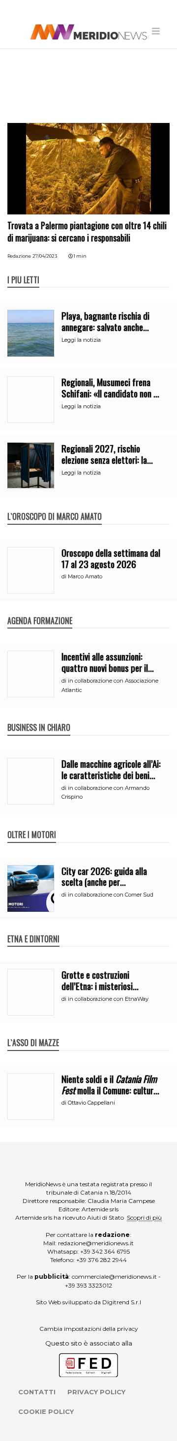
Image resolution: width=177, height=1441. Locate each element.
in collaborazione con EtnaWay (108, 998)
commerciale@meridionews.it (114, 1276)
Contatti (37, 1392)
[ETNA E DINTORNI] (33, 928)
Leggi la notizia (81, 339)
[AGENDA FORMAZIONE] (39, 610)
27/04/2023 (44, 256)
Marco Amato (85, 576)
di (64, 576)
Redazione (19, 256)
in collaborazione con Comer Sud (110, 894)
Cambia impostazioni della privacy (88, 1328)
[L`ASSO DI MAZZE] (33, 1032)
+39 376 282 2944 (101, 1259)
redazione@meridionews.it (96, 1243)
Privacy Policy (96, 1392)
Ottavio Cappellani (91, 1102)
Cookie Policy (46, 1411)
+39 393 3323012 (88, 1285)
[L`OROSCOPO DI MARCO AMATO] (54, 506)
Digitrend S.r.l (121, 1302)
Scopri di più (144, 1217)
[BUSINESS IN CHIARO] (38, 717)
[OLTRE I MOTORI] (31, 824)
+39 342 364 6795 (105, 1251)
